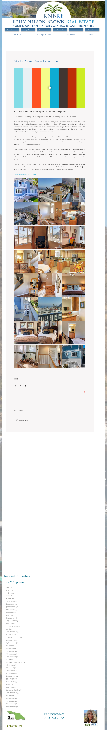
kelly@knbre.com (54, 713)
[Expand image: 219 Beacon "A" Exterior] (73, 356)
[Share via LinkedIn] (26, 386)
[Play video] (49, 88)
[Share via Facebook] (15, 386)
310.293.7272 (54, 718)
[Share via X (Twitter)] (20, 386)
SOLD (16, 379)
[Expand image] (50, 190)
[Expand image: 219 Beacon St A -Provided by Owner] (26, 190)
